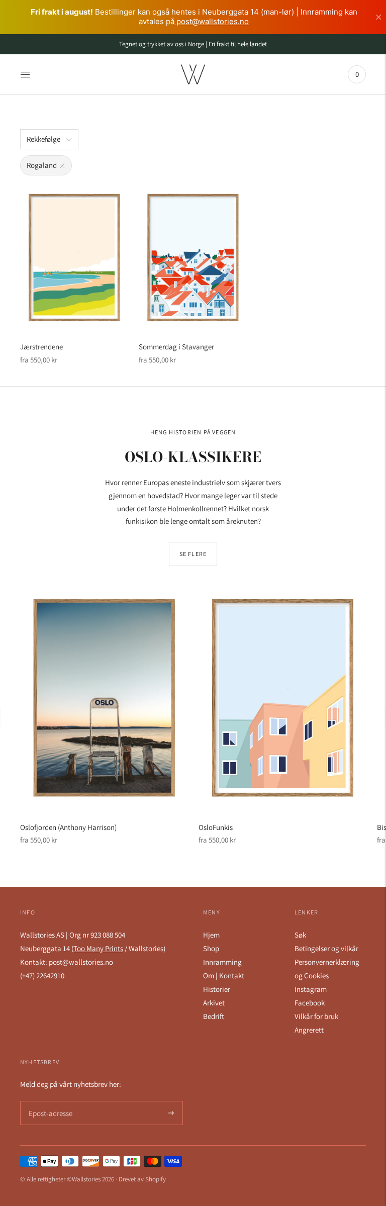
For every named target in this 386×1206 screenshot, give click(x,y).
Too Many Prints (98, 948)
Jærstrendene (41, 346)
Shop (211, 948)
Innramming (222, 962)
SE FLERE (193, 554)
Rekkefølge (43, 139)
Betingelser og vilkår (326, 948)
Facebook (310, 1002)
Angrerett (309, 1030)
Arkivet (214, 1002)
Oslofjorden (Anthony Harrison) (68, 827)
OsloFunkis (216, 827)
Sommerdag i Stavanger (176, 346)
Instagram (311, 989)
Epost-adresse (48, 1101)
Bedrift (213, 1016)
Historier (216, 989)
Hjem (211, 935)
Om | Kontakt (223, 975)
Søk (300, 935)
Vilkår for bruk (316, 1016)
